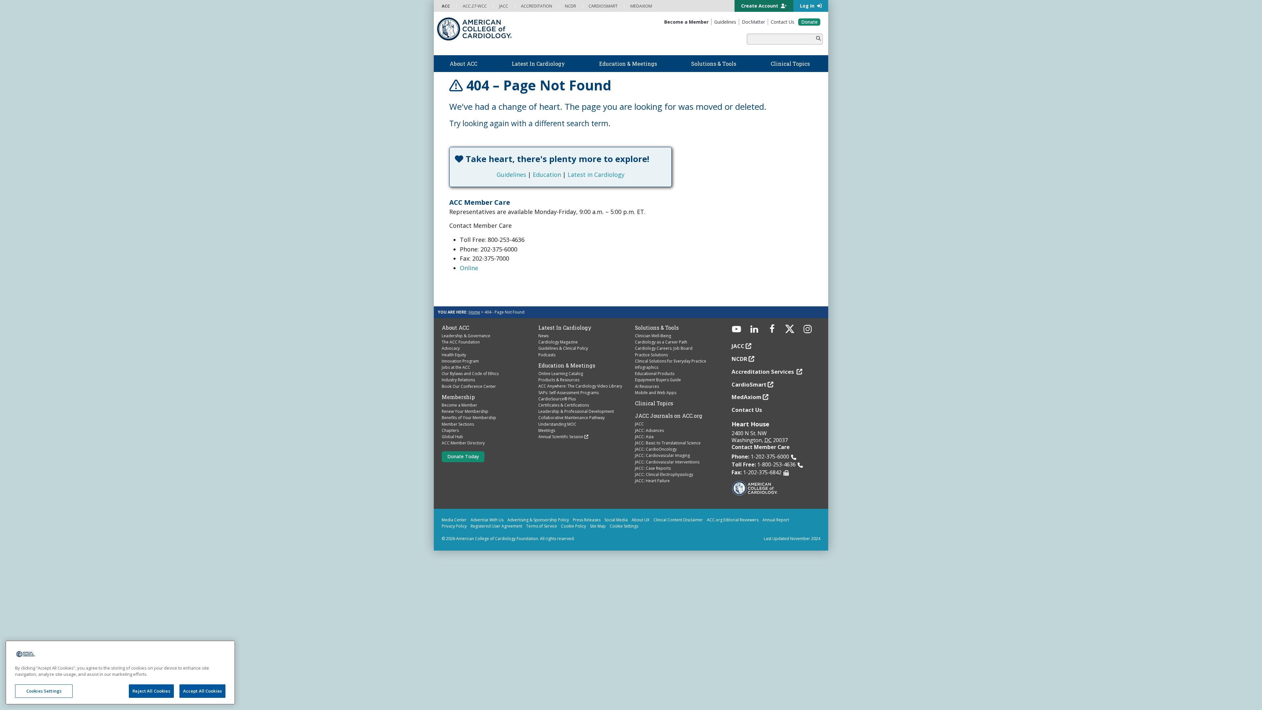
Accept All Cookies (202, 691)
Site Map (598, 526)
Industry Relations (458, 380)
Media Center (454, 520)
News (543, 336)
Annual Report (775, 520)
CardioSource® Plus (557, 399)
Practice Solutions (651, 355)
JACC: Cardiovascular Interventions (667, 462)
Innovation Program (460, 361)
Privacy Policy (454, 526)
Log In (808, 6)
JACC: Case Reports (653, 468)
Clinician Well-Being (653, 336)
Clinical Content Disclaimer (678, 520)
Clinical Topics (654, 403)
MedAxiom (746, 397)
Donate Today (463, 456)
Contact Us (747, 410)
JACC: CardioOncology (656, 449)
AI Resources (647, 386)
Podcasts (546, 355)
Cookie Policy (573, 526)
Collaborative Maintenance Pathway (571, 417)
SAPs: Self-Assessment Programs (568, 392)
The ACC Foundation (461, 342)
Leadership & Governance (466, 336)
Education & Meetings (566, 365)
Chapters (450, 430)
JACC (639, 424)
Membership (458, 397)
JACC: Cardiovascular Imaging (662, 455)
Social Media (616, 520)
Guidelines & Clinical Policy (563, 348)
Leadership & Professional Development (576, 411)
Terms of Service (541, 526)
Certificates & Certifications (563, 405)
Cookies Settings (43, 691)
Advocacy (451, 348)
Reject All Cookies (151, 691)
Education (547, 174)
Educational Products (654, 373)
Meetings (546, 430)
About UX (640, 520)
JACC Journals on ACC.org (668, 416)
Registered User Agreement (496, 526)
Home (474, 312)
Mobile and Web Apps (655, 392)
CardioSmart (749, 384)
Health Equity (454, 355)
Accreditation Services (763, 371)
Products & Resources (558, 380)
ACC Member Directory (463, 443)
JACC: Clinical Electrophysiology (664, 474)
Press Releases (586, 520)
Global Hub (452, 436)
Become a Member (459, 405)
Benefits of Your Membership (469, 417)
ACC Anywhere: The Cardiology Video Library (580, 386)
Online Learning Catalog (560, 373)
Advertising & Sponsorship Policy (538, 520)
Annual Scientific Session (560, 436)
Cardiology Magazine (558, 342)
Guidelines (511, 174)
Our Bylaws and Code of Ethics (470, 373)
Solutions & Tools (657, 327)
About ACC (455, 327)
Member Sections (458, 424)
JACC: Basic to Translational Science (668, 443)
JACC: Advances (649, 430)
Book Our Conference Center (469, 386)
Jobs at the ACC (456, 367)
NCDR (739, 359)
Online (469, 268)
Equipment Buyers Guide (658, 380)
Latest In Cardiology (565, 327)
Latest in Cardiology (596, 174)
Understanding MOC (557, 424)
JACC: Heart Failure (652, 481)
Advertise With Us (487, 520)
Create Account (760, 6)
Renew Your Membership (465, 411)
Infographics (646, 367)
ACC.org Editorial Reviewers (733, 520)
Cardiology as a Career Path (661, 342)
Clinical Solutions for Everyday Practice (670, 361)
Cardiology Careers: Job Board (663, 348)
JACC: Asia (644, 436)
